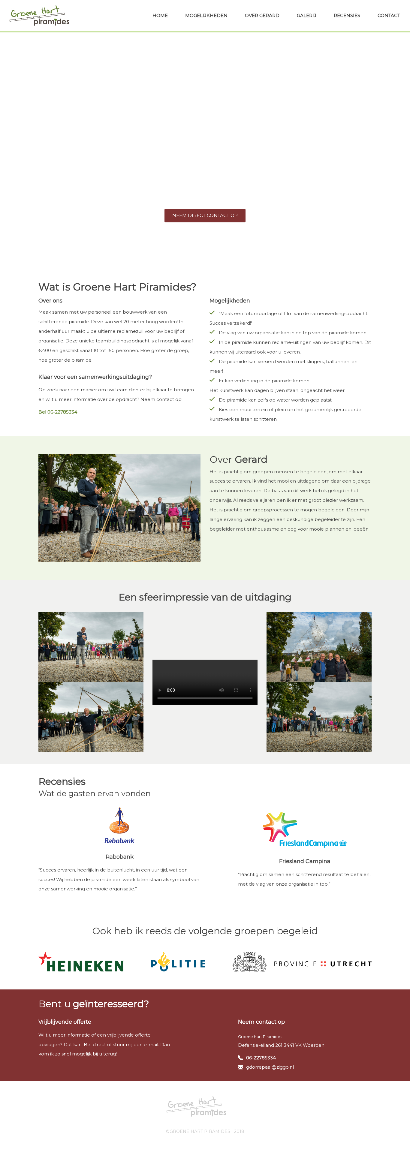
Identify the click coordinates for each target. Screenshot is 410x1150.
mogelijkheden (206, 15)
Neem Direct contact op (205, 215)
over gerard (262, 15)
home (160, 15)
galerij (306, 15)
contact (389, 15)
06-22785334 (261, 1058)
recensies (347, 15)
